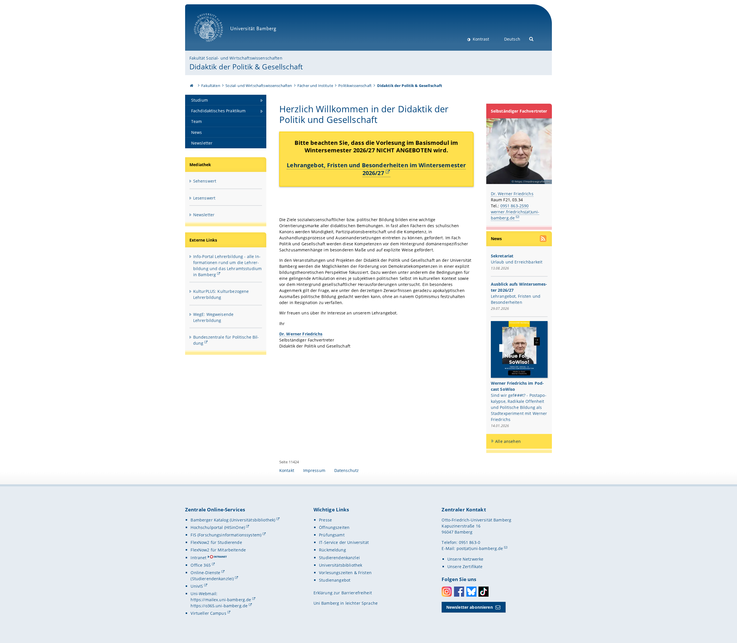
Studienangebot (334, 580)
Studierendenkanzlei (339, 557)
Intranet (198, 557)
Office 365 (200, 565)
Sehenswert (204, 181)
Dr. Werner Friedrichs (512, 193)
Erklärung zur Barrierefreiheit (343, 592)
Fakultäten (210, 85)
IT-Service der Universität (344, 542)
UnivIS (197, 586)
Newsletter (203, 214)
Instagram (447, 592)
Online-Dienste (205, 572)
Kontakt (286, 470)
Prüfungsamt (332, 535)
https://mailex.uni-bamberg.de (221, 599)
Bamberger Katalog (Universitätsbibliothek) (233, 520)
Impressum (314, 470)
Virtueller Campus (208, 613)
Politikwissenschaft (355, 85)
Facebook (459, 592)
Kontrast (480, 39)
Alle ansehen (508, 441)
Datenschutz (346, 470)
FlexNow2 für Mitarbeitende (218, 550)
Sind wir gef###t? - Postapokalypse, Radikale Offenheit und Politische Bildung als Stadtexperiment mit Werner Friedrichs (519, 407)
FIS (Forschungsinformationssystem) (226, 535)
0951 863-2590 (514, 205)
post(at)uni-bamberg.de (480, 548)
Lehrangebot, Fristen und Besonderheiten (376, 169)
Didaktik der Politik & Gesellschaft (246, 66)
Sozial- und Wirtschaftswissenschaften (258, 85)
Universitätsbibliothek (340, 565)
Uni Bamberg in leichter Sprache (346, 603)
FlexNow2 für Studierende (216, 542)
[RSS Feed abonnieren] (544, 239)
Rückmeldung (332, 550)
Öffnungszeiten (334, 527)
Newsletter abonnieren (469, 607)
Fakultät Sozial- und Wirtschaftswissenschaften (235, 58)
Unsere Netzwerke (465, 559)
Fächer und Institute (315, 85)
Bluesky (471, 592)
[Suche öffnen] (532, 38)
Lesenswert (204, 198)
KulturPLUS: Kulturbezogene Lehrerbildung (221, 294)
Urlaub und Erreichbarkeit (517, 262)
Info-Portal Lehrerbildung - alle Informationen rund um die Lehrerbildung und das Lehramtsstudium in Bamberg (227, 265)
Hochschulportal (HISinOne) (218, 527)
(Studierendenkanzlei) (212, 578)
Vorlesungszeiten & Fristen (345, 572)
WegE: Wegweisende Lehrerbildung (213, 317)
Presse (325, 520)
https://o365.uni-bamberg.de (219, 605)
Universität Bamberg (214, 45)
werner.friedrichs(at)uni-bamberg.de (515, 215)
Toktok (483, 592)
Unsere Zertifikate (465, 566)
